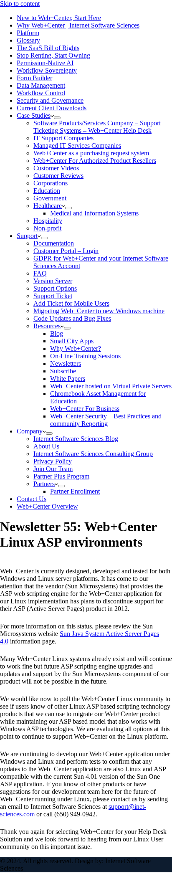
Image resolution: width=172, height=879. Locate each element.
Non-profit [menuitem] (47, 228)
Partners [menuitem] (44, 483)
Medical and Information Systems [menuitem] (94, 213)
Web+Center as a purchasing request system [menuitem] (91, 153)
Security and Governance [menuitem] (50, 100)
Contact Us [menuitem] (31, 498)
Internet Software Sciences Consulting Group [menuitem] (93, 453)
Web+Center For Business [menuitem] (84, 408)
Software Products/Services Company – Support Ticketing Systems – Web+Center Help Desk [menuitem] (97, 126)
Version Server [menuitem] (52, 280)
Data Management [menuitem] (41, 85)
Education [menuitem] (46, 190)
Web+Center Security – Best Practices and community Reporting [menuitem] (106, 420)
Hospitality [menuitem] (47, 220)
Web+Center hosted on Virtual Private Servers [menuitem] (111, 386)
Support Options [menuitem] (55, 288)
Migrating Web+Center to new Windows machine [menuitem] (98, 310)
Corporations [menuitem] (50, 183)
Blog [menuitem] (56, 333)
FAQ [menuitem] (40, 273)
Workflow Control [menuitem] (41, 92)
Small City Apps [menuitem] (72, 341)
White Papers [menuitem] (67, 378)
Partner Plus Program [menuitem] (61, 476)
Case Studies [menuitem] (34, 115)
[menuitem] (57, 118)
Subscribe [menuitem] (63, 371)
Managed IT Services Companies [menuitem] (77, 145)
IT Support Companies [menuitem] (63, 138)
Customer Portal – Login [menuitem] (66, 250)
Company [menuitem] (30, 431)
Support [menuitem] (27, 235)
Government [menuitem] (49, 198)
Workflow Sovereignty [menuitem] (47, 70)
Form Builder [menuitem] (34, 77)
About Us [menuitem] (46, 446)
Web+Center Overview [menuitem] (47, 506)
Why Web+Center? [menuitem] (75, 348)
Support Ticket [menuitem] (52, 295)
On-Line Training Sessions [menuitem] (85, 356)
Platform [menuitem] (28, 32)
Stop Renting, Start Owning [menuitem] (53, 55)
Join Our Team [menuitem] (53, 468)
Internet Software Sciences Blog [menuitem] (75, 438)
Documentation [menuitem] (53, 243)
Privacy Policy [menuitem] (52, 461)
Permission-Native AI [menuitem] (45, 62)
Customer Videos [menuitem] (56, 168)
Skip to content (20, 3)
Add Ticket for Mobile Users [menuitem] (71, 303)
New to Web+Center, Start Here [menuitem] (59, 17)
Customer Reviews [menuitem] (58, 175)
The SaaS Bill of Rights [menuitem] (48, 47)
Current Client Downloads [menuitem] (51, 107)
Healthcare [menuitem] (47, 205)
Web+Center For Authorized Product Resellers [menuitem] (94, 160)
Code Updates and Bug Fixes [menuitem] (72, 318)
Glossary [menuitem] (28, 40)
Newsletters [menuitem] (65, 363)
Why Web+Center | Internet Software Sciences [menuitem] (78, 25)
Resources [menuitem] (47, 325)
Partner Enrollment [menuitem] (75, 491)
